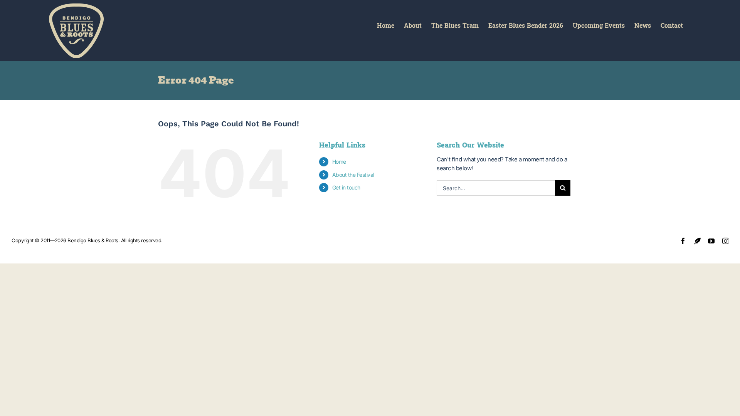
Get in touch (346, 187)
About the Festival (353, 174)
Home (339, 161)
